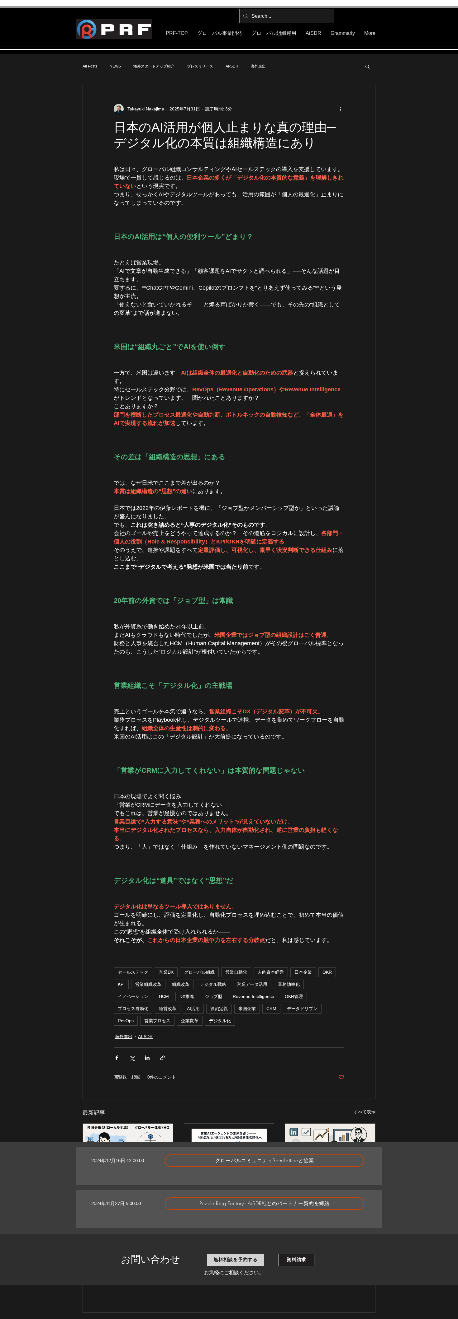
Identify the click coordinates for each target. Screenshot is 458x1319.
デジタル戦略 (213, 984)
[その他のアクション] (340, 109)
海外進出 (258, 66)
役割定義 (219, 1008)
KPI (121, 984)
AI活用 (193, 1008)
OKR (327, 972)
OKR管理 (294, 996)
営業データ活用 (252, 984)
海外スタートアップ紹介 (153, 66)
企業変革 (189, 1020)
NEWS (115, 66)
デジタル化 (220, 1020)
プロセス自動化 (133, 1008)
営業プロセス (157, 1020)
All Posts (90, 66)
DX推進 (186, 996)
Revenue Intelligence (253, 996)
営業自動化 (236, 972)
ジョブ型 (213, 996)
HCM (164, 996)
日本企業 (303, 972)
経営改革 (167, 1008)
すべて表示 (364, 1111)
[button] (367, 66)
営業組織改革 (148, 984)
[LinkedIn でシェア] (147, 1058)
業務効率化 (289, 984)
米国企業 (247, 1008)
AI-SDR (232, 66)
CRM (271, 1008)
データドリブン (302, 1008)
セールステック (133, 972)
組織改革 (180, 984)
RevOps (126, 1020)
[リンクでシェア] (162, 1058)
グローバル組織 (199, 972)
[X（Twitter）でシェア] (132, 1058)
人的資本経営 (271, 972)
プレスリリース (200, 66)
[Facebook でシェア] (117, 1058)
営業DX (166, 972)
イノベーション (133, 996)
